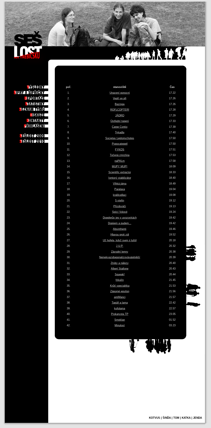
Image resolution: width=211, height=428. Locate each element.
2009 (43, 134)
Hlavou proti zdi (119, 234)
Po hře (42, 80)
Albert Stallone (119, 268)
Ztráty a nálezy (120, 263)
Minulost (120, 325)
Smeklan (119, 319)
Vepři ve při (119, 98)
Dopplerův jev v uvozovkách (120, 217)
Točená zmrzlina (119, 155)
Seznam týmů (39, 108)
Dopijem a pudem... (119, 223)
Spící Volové (119, 211)
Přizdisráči (119, 206)
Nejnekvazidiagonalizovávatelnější (119, 257)
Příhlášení (40, 124)
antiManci (119, 297)
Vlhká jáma (119, 183)
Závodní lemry (119, 251)
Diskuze (42, 113)
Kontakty (41, 119)
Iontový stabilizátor (119, 177)
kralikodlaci (119, 194)
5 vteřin (119, 200)
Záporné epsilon (119, 291)
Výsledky (41, 85)
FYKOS (119, 149)
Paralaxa (119, 189)
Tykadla (119, 132)
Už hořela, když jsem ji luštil (120, 240)
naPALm (120, 160)
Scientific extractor (119, 172)
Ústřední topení (119, 121)
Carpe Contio (119, 126)
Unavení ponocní (120, 92)
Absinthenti (119, 229)
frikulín (120, 279)
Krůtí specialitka (119, 285)
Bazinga (119, 104)
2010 (43, 140)
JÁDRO (119, 115)
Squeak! (120, 274)
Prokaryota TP (119, 314)
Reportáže (40, 97)
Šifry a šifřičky (37, 91)
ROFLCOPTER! (119, 109)
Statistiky (41, 102)
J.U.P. (119, 245)
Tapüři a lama (120, 302)
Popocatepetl (120, 143)
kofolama (119, 308)
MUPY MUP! (119, 166)
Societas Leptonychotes (119, 138)
